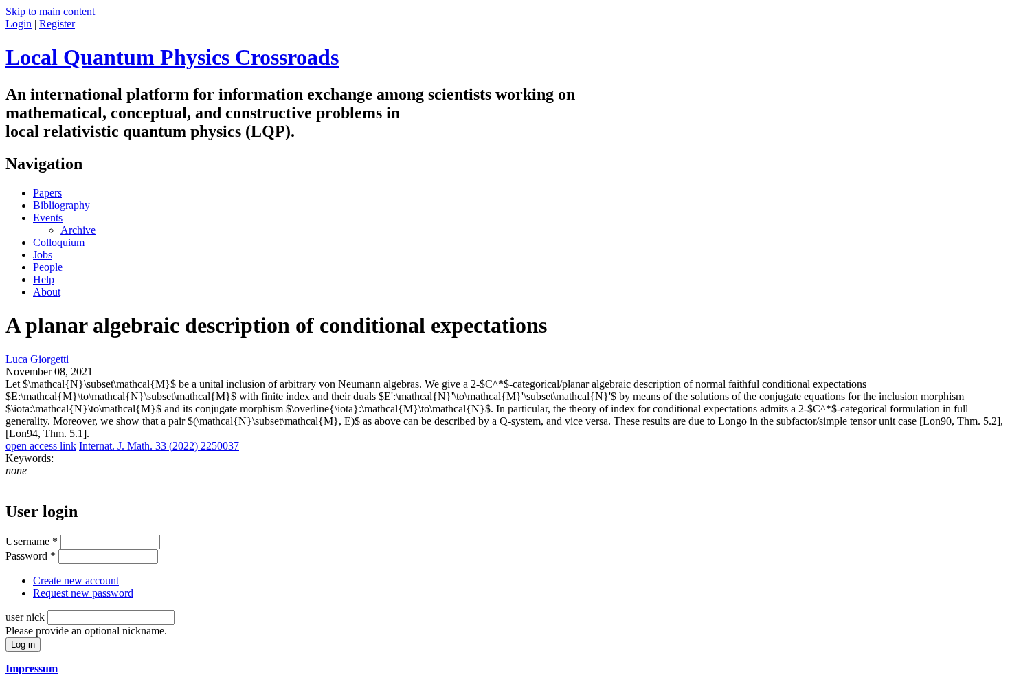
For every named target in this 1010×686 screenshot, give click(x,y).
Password (30, 556)
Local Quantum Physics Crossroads (172, 57)
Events (48, 217)
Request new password (83, 593)
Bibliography (61, 205)
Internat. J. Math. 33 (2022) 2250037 (159, 446)
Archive (78, 230)
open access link (40, 446)
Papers (47, 193)
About (46, 292)
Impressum (31, 668)
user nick (26, 617)
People (48, 267)
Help (43, 279)
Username (31, 541)
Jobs (42, 255)
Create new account (76, 580)
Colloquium (59, 242)
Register (57, 24)
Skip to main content (50, 11)
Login (18, 24)
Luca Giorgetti (37, 359)
